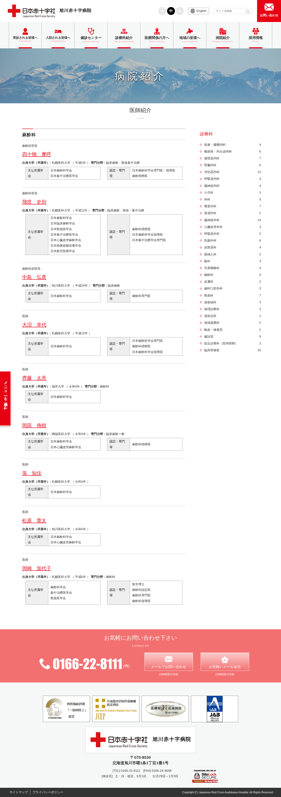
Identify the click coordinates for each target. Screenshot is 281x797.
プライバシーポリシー (47, 792)
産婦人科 (232, 254)
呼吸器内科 (232, 178)
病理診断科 (232, 309)
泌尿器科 (232, 247)
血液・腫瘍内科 (232, 144)
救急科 (232, 295)
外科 (232, 199)
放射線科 (232, 302)
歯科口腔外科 (232, 288)
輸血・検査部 (232, 329)
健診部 (232, 336)
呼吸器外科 (232, 233)
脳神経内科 (232, 185)
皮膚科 (232, 281)
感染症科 (232, 316)
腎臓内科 (232, 165)
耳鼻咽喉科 (232, 268)
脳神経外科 (232, 220)
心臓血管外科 (232, 227)
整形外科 (232, 206)
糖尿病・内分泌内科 (232, 151)
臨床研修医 (232, 350)
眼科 (232, 261)
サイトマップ (18, 792)
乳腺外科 (232, 240)
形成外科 (232, 213)
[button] (248, 11)
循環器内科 (232, 158)
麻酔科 (232, 275)
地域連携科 (232, 322)
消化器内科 (232, 172)
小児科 (232, 192)
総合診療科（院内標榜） (232, 343)
